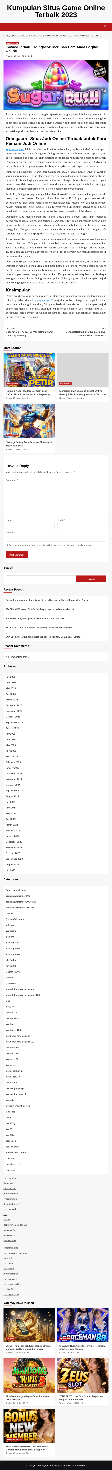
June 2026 (11, 682)
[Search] (105, 26)
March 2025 (12, 756)
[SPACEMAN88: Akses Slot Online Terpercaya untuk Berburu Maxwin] (83, 1325)
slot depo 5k (12, 1059)
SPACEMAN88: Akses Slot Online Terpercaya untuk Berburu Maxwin (40, 609)
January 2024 (12, 836)
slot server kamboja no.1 (18, 1105)
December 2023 (14, 841)
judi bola (10, 925)
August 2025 (12, 728)
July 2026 (10, 677)
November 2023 (14, 847)
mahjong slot (12, 942)
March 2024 (12, 824)
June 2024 (11, 807)
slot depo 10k (13, 1047)
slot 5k (7, 1219)
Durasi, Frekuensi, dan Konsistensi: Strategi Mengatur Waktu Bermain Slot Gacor (47, 600)
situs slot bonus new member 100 (23, 995)
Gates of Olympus (15, 919)
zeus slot (10, 1170)
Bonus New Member (16, 890)
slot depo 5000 (11, 1294)
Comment (12, 480)
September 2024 (14, 790)
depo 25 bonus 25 (12, 1203)
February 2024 (13, 830)
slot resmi (8, 1263)
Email (61, 519)
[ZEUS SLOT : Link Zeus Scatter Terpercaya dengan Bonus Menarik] (83, 1375)
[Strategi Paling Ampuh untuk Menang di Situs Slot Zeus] (29, 421)
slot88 (9, 1129)
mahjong (10, 936)
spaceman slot (11, 1247)
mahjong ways (13, 948)
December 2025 (14, 705)
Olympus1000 (13, 971)
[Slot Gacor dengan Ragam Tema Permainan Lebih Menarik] (29, 1375)
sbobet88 (11, 983)
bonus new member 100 (18, 896)
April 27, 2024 (22, 56)
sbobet (9, 977)
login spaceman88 (42, 300)
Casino (9, 913)
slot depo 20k (13, 1053)
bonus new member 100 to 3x (21, 901)
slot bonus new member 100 (20, 1041)
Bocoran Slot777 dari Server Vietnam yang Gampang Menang (29, 332)
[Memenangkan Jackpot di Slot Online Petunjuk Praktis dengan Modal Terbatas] (83, 370)
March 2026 (12, 699)
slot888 (10, 1135)
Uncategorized (12, 43)
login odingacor (15, 149)
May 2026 (11, 688)
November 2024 (14, 779)
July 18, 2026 (20, 1453)
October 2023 (13, 853)
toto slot (10, 1158)
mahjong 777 (10, 1229)
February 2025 (13, 762)
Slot (8, 1000)
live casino (11, 931)
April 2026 (11, 694)
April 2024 (11, 819)
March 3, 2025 (21, 398)
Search (8, 567)
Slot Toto (10, 1111)
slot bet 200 (12, 1012)
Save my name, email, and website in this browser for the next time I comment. (51, 545)
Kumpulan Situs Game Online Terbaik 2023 (56, 11)
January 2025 (12, 767)
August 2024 (12, 796)
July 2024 (10, 802)
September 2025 (14, 722)
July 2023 (10, 870)
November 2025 (14, 711)
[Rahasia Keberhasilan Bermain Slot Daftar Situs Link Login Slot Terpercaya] (29, 370)
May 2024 (11, 813)
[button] (6, 26)
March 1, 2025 (74, 398)
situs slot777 (10, 1188)
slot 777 (10, 1006)
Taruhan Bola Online (16, 1152)
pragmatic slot (11, 1193)
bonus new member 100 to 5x (21, 907)
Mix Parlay (11, 960)
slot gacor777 (13, 1076)
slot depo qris (10, 1278)
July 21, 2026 (20, 1403)
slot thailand (10, 1209)
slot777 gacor (13, 1123)
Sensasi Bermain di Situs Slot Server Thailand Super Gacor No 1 (86, 332)
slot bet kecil (12, 1018)
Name (10, 519)
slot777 (10, 1117)
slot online (9, 1268)
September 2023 (14, 858)
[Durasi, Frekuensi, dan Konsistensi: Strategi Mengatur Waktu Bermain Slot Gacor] (29, 1325)
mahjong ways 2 (14, 954)
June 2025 (11, 739)
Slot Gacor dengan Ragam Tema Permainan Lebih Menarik (35, 618)
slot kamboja (12, 1082)
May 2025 (11, 745)
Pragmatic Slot (11, 1198)
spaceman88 (10, 1240)
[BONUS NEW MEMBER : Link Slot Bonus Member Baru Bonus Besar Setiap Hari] (29, 1426)
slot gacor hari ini (14, 1070)
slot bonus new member (18, 1035)
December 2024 (14, 773)
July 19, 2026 (74, 1403)
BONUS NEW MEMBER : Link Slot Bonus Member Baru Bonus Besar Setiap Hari (45, 636)
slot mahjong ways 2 (16, 1094)
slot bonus (11, 1024)
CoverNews (65, 1465)
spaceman (11, 1140)
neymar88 (11, 965)
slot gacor (11, 1065)
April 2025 (11, 750)
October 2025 (13, 716)
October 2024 (13, 785)
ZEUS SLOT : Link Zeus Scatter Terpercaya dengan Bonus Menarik (39, 627)
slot (5, 1214)
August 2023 (12, 864)
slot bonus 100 (13, 1030)
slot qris (10, 1100)
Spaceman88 (12, 1146)
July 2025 (10, 733)
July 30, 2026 (20, 1352)
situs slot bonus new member (20, 989)
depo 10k (8, 1183)
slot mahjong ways (15, 1088)
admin (10, 56)
